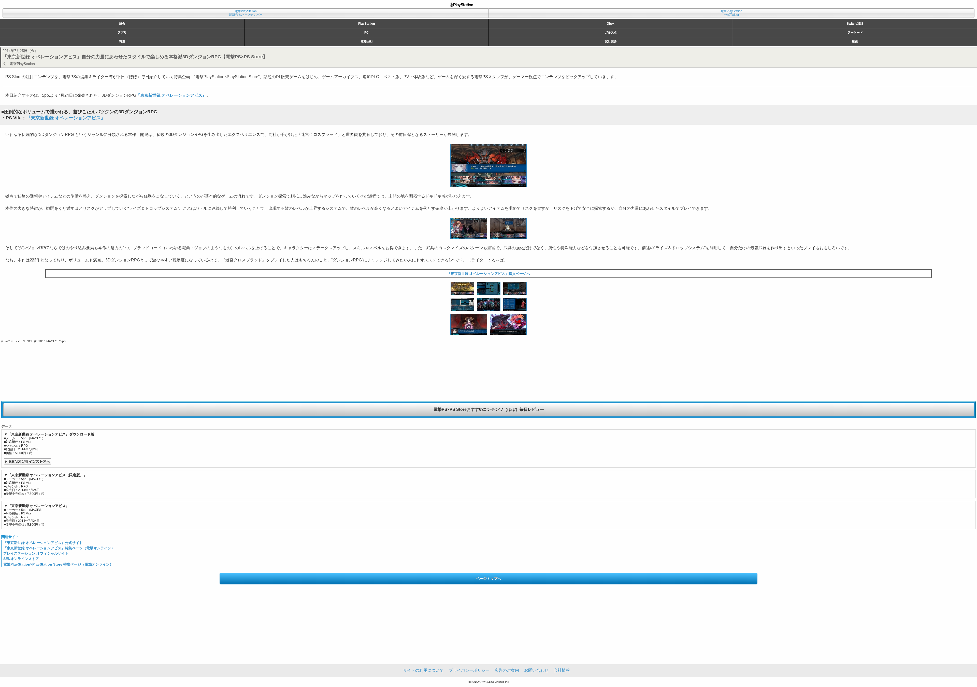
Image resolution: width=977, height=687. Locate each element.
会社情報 (562, 670)
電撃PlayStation (22, 64)
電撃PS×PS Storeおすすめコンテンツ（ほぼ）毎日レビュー (489, 409)
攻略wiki (366, 41)
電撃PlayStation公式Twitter (731, 13)
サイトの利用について (423, 670)
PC (366, 32)
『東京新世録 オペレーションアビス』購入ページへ (488, 274)
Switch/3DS (855, 23)
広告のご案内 (507, 670)
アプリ (122, 32)
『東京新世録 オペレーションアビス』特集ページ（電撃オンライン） (59, 548)
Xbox (610, 23)
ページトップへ (488, 579)
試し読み (611, 41)
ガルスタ (611, 32)
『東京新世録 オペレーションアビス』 (171, 95)
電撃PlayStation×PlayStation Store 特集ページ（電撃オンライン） (58, 564)
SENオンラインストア (21, 559)
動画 (855, 41)
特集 (122, 41)
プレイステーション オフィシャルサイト (35, 553)
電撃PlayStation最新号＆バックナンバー (246, 13)
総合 (122, 23)
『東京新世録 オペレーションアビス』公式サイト (43, 543)
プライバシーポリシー (469, 670)
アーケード (855, 32)
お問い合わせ (536, 670)
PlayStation (366, 23)
